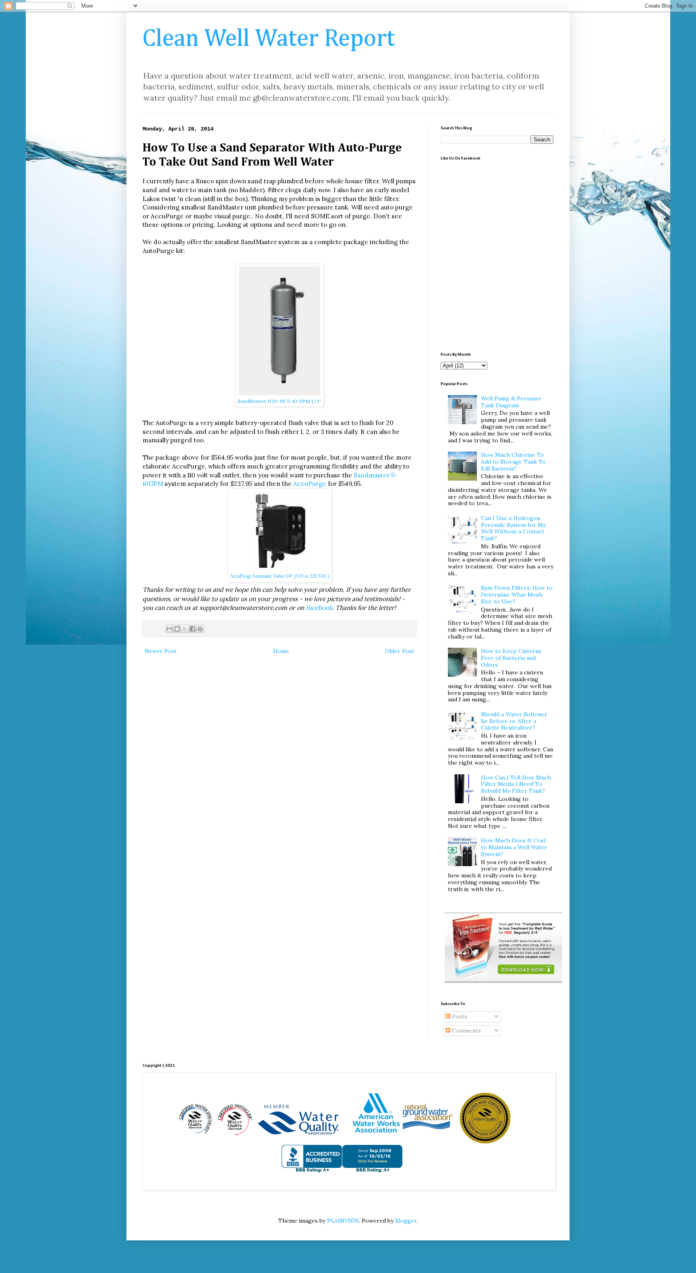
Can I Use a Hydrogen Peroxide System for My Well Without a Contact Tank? (513, 528)
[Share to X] (185, 629)
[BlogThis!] (177, 629)
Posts (458, 1016)
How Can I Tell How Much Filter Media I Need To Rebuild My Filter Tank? (516, 784)
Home (281, 651)
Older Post (399, 651)
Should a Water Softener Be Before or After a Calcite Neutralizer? (514, 721)
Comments (465, 1030)
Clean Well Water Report (269, 39)
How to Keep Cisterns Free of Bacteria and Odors (511, 657)
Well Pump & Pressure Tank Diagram (511, 402)
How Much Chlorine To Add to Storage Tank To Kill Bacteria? (513, 461)
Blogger (406, 1220)
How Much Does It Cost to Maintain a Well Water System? (514, 847)
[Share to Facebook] (192, 629)
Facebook (319, 608)
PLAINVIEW (343, 1220)
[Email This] (170, 629)
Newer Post (161, 651)
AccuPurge (309, 483)
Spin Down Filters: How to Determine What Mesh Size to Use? (517, 594)
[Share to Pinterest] (200, 629)
